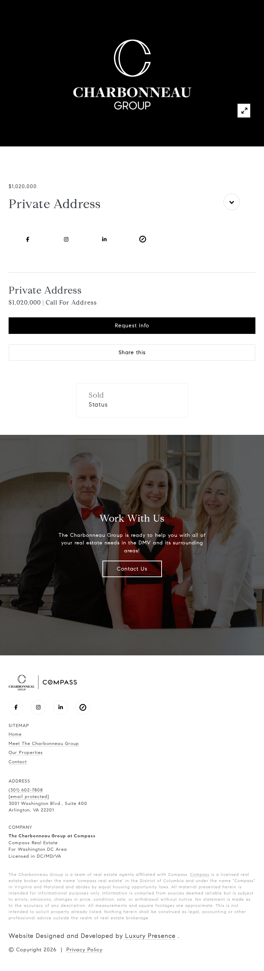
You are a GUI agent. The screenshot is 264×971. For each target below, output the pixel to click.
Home (15, 734)
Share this (132, 352)
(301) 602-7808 (26, 790)
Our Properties (26, 752)
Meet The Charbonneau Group (44, 743)
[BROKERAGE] (142, 239)
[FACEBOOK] (28, 239)
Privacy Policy (84, 950)
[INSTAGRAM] (66, 239)
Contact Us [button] (132, 568)
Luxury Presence (150, 936)
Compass (199, 874)
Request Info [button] (132, 325)
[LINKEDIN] (104, 239)
